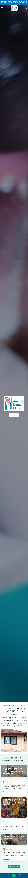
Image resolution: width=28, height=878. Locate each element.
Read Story (6, 791)
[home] (14, 8)
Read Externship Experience (10, 829)
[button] (2, 8)
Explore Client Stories (14, 866)
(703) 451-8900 (12, 2)
